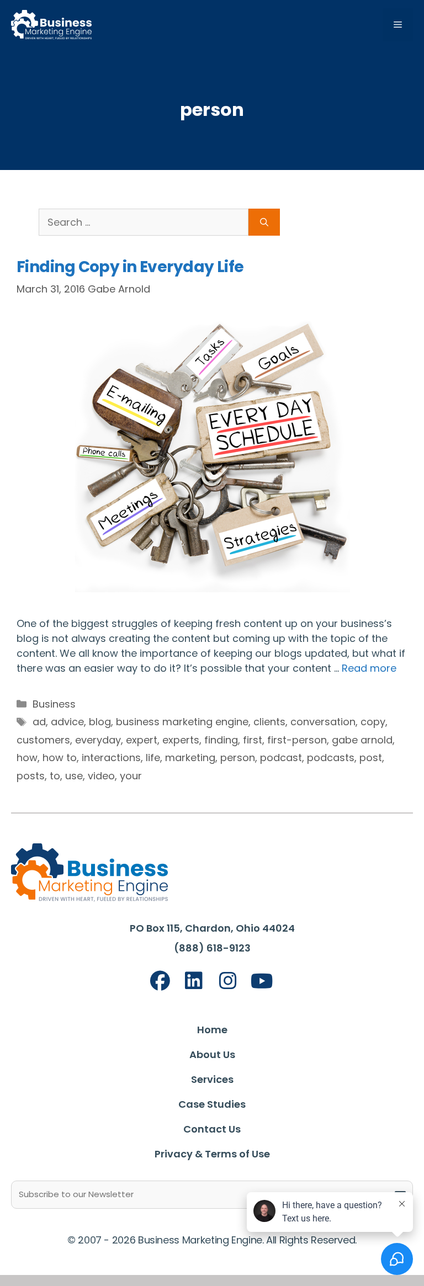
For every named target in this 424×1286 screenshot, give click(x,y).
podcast (281, 757)
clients (269, 722)
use (74, 776)
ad (39, 722)
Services (212, 1079)
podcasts (330, 757)
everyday (98, 740)
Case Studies (212, 1104)
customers (43, 740)
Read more (369, 668)
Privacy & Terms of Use (212, 1154)
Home (212, 1030)
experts (180, 740)
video (101, 776)
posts (31, 776)
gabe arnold (362, 740)
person (237, 757)
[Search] (264, 222)
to (55, 776)
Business (54, 704)
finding (221, 740)
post (370, 757)
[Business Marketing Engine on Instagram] (228, 981)
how (27, 757)
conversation (323, 722)
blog (100, 722)
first (252, 740)
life (153, 757)
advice (67, 722)
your (131, 776)
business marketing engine (182, 722)
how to (60, 757)
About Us (212, 1054)
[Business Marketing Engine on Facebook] (160, 981)
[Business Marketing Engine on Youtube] (262, 981)
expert (141, 740)
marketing (190, 757)
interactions (111, 757)
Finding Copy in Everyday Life (130, 267)
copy (373, 722)
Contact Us (212, 1129)
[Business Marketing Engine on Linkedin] (194, 981)
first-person (297, 740)
